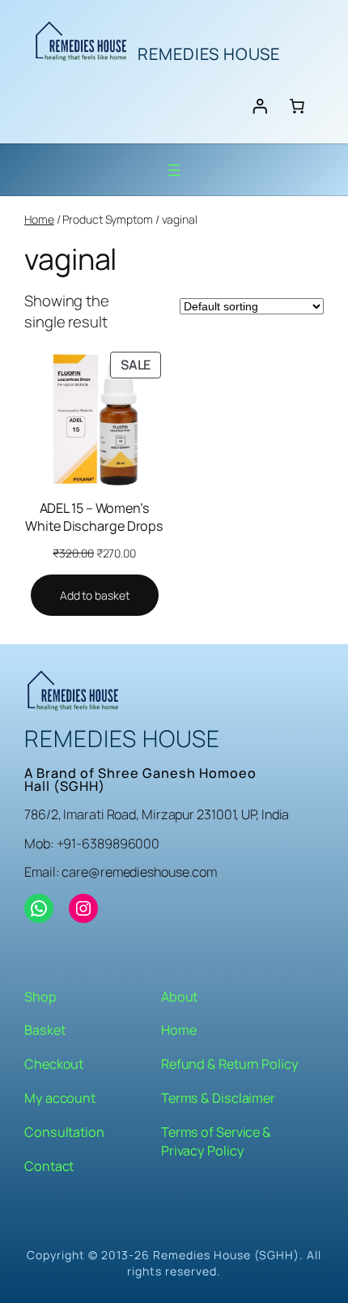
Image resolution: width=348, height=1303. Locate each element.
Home (39, 219)
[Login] (259, 105)
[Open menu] (174, 170)
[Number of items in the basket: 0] (297, 105)
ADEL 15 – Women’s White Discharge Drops (94, 517)
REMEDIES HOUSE (209, 54)
